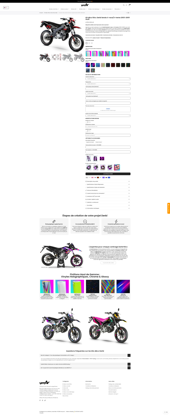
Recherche (88, 384)
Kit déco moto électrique (68, 392)
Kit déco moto (66, 390)
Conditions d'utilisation (91, 386)
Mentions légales (112, 392)
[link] (108, 262)
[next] (81, 34)
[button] (6, 7)
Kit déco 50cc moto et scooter (50, 12)
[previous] (42, 34)
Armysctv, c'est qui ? (113, 394)
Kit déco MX (65, 388)
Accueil (41, 12)
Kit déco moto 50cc (67, 384)
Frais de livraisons (113, 390)
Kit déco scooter (66, 386)
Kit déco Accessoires (67, 394)
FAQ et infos (65, 396)
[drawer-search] (124, 5)
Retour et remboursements (115, 388)
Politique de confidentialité (115, 384)
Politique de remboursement (92, 388)
